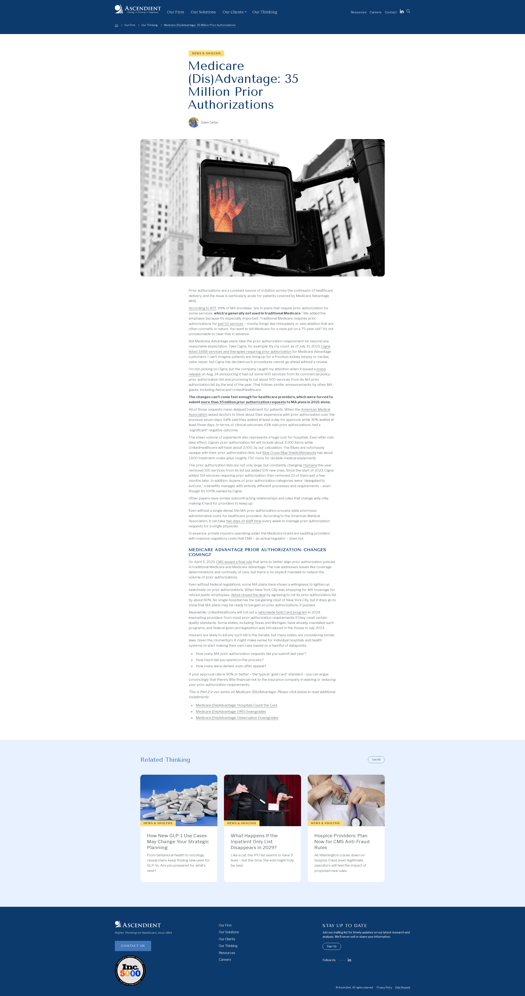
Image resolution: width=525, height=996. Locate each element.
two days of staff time (243, 521)
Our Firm (175, 11)
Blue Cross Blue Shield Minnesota (289, 453)
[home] (138, 8)
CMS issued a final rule (234, 562)
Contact (391, 12)
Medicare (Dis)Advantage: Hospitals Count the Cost (236, 705)
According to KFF (202, 308)
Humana (310, 465)
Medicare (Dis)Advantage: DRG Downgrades (231, 711)
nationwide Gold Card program (282, 612)
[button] (237, 11)
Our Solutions (203, 11)
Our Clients (227, 939)
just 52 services (230, 324)
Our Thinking (264, 11)
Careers (376, 12)
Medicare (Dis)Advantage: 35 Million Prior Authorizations (200, 25)
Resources (359, 12)
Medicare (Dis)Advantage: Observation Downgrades (237, 718)
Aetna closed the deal (248, 595)
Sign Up (332, 946)
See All (376, 759)
